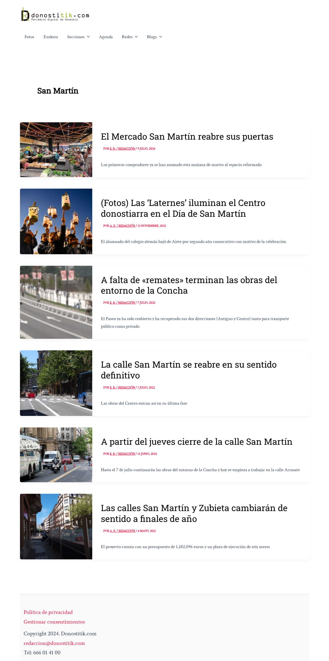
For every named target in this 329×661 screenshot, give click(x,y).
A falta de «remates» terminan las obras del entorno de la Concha (189, 285)
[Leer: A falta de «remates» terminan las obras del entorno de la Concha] (56, 301)
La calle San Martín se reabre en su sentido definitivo (189, 369)
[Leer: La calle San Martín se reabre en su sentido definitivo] (56, 382)
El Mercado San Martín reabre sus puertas (187, 136)
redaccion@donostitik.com (54, 643)
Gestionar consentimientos (54, 621)
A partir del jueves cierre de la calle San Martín (197, 441)
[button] (87, 37)
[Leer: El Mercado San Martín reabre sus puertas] (56, 149)
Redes (127, 37)
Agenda (106, 37)
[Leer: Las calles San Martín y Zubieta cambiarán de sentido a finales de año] (56, 526)
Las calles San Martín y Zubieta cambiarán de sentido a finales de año (194, 513)
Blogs (152, 37)
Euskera (51, 37)
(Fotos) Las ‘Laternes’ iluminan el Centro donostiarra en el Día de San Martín (183, 208)
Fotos (29, 37)
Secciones (76, 37)
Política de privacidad (48, 612)
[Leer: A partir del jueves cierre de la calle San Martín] (56, 454)
